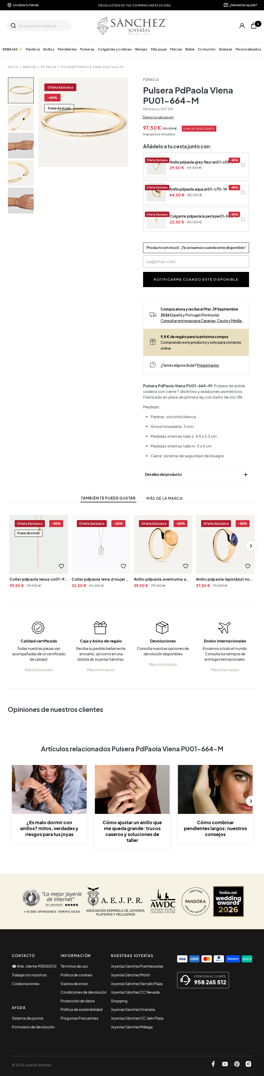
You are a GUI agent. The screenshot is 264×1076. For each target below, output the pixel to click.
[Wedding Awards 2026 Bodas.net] (228, 901)
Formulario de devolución (33, 1027)
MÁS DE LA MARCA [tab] (164, 498)
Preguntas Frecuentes (79, 1018)
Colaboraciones (25, 983)
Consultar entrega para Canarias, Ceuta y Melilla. (202, 320)
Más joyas (159, 49)
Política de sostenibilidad (81, 1009)
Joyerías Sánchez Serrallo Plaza (137, 983)
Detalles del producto (197, 474)
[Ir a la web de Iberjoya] (116, 901)
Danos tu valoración (158, 117)
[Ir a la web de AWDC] (163, 901)
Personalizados (248, 49)
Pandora (33, 49)
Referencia (151, 109)
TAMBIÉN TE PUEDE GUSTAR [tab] (108, 498)
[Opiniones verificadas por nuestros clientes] (52, 901)
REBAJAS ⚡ (12, 49)
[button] (61, 566)
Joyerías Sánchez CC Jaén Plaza (137, 1018)
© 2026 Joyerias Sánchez (31, 1065)
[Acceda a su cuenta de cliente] (242, 26)
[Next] (251, 546)
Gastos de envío (74, 983)
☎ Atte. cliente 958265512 (34, 966)
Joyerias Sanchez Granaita (133, 1009)
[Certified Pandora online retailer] (195, 901)
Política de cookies (76, 974)
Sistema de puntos (27, 1018)
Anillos (48, 49)
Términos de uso (74, 966)
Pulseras (87, 49)
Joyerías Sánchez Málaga (132, 1027)
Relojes (141, 49)
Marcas (176, 49)
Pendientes (67, 49)
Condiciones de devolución (84, 992)
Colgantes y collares (115, 49)
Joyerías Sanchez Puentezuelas (137, 966)
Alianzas (225, 49)
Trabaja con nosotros (29, 974)
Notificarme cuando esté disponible (196, 279)
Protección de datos (78, 1000)
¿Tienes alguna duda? (190, 365)
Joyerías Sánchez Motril (130, 974)
